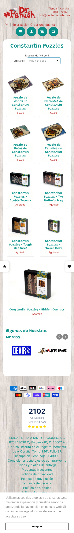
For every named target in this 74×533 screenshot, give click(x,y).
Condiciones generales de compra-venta (37, 460)
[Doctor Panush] (20, 11)
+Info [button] (30, 516)
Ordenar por (19, 60)
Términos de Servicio (37, 483)
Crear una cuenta (42, 25)
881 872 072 (61, 12)
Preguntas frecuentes (37, 469)
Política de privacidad (37, 474)
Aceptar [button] (37, 526)
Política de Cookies (37, 488)
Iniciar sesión (20, 25)
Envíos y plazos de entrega (37, 465)
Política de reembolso (37, 492)
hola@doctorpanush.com (54, 15)
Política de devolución (37, 479)
